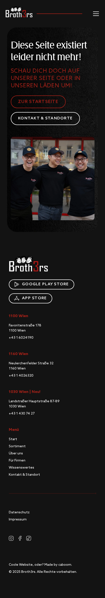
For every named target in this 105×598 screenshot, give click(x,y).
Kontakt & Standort (24, 474)
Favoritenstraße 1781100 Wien (25, 328)
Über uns (16, 453)
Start (13, 439)
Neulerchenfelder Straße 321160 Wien (31, 366)
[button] (95, 14)
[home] (19, 12)
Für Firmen (17, 460)
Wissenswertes (21, 467)
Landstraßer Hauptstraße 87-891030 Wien (34, 404)
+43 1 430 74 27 (22, 413)
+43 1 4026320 (21, 375)
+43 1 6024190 (21, 337)
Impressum (18, 519)
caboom (64, 564)
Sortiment (17, 446)
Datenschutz (19, 512)
